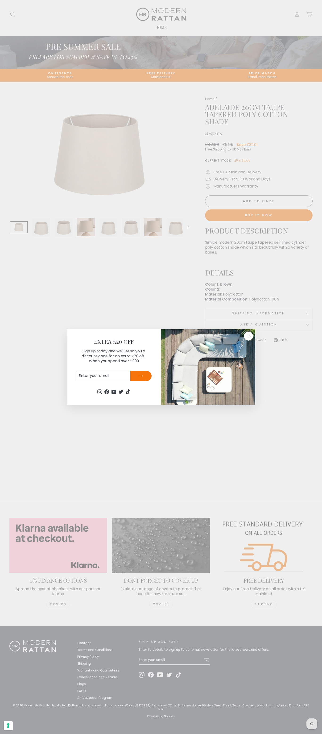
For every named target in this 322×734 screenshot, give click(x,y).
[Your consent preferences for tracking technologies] (8, 725)
